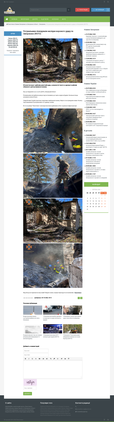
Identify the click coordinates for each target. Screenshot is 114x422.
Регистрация (83, 9)
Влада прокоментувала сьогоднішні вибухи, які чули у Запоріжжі (31, 318)
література (61, 411)
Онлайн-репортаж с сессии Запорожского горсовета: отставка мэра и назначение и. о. (95, 169)
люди (57, 411)
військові (45, 410)
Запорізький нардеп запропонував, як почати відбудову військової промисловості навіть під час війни (96, 139)
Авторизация (99, 9)
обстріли (42, 413)
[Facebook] (104, 2)
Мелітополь (55, 408)
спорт (56, 415)
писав (26, 105)
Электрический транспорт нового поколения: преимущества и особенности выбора (95, 117)
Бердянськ (42, 406)
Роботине (63, 408)
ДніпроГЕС (53, 406)
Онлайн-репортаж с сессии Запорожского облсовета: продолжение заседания (93, 161)
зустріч (46, 411)
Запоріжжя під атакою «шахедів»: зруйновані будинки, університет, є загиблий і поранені (95, 54)
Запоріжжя (61, 406)
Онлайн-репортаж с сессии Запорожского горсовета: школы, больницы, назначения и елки (95, 153)
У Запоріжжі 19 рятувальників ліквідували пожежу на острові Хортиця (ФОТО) (71, 336)
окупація (47, 413)
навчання (67, 411)
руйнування (50, 415)
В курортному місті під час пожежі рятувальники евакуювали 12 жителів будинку (32, 336)
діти (49, 410)
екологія (52, 410)
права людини (56, 413)
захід (65, 410)
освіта (51, 413)
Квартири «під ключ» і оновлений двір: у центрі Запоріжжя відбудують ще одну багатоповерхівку (96, 38)
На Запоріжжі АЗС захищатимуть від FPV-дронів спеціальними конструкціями (96, 46)
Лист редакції (10, 2)
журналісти (57, 410)
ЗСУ (57, 406)
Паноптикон (20, 419)
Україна (67, 408)
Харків (71, 408)
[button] (25, 358)
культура (54, 411)
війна (41, 410)
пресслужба (37, 91)
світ (54, 415)
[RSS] (108, 2)
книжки (50, 411)
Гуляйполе (48, 406)
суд (59, 415)
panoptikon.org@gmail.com (84, 409)
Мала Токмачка (48, 408)
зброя (68, 410)
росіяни (45, 415)
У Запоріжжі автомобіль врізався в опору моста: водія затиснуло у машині (52, 318)
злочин (42, 411)
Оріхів (59, 408)
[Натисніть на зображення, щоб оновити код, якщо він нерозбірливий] (30, 382)
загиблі (62, 410)
